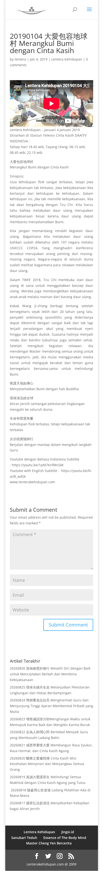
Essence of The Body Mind (64, 837)
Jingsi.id (67, 832)
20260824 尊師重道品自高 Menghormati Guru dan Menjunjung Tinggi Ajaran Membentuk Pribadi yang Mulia (51, 706)
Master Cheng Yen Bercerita (49, 843)
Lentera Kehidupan (66, 59)
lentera (20, 59)
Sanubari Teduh (24, 837)
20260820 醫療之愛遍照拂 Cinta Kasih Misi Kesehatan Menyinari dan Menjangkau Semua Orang (47, 764)
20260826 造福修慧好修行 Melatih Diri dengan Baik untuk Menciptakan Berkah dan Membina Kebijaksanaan (50, 674)
